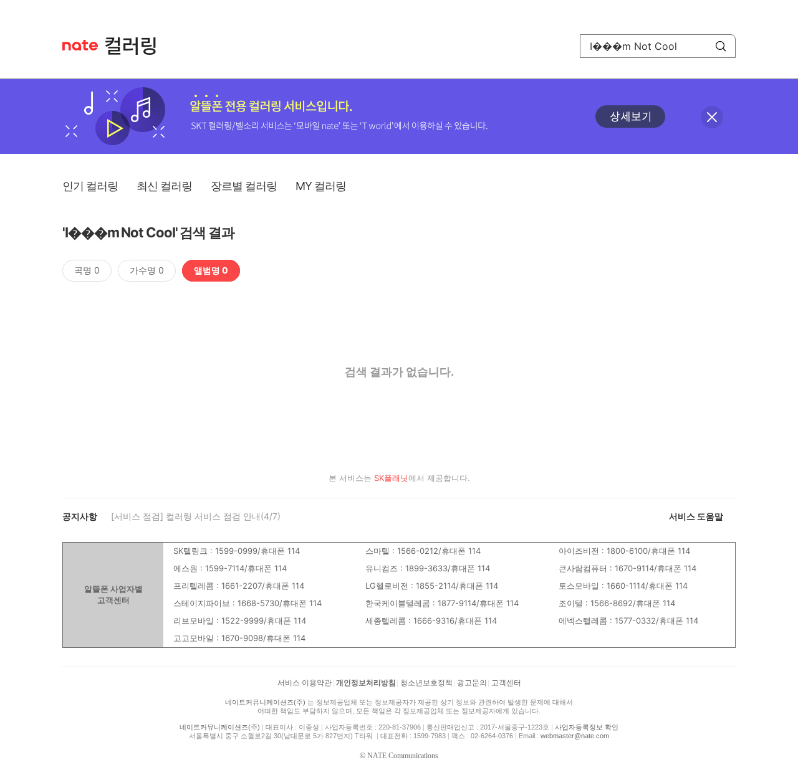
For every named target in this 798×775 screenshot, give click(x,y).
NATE (80, 45)
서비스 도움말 (696, 516)
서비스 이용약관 (304, 682)
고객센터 (506, 682)
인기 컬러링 (90, 186)
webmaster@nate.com (575, 735)
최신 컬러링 (164, 186)
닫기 (712, 117)
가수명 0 (147, 270)
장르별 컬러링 (244, 186)
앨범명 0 (211, 270)
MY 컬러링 (321, 186)
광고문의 (472, 682)
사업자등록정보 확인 (586, 727)
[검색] (720, 46)
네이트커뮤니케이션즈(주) (265, 702)
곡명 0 (87, 270)
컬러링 (136, 46)
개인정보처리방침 (366, 682)
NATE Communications (402, 755)
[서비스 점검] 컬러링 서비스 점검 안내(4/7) (196, 516)
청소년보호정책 (426, 682)
